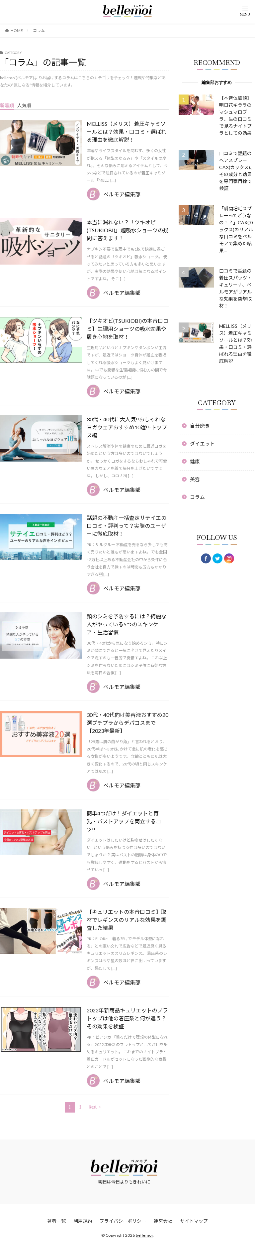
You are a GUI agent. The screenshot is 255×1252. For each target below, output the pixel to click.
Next (93, 1107)
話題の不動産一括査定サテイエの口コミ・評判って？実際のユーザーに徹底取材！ (126, 526)
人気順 (24, 105)
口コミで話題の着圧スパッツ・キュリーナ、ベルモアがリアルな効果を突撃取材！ (235, 288)
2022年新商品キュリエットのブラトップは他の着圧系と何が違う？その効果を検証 (127, 1018)
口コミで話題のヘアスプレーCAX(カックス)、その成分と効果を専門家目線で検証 (237, 170)
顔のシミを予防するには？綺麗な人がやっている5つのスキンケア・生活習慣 (126, 624)
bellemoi (144, 1235)
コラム (39, 30)
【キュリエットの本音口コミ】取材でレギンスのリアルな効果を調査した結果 (126, 920)
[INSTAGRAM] (229, 558)
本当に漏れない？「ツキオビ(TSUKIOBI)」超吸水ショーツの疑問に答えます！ (127, 230)
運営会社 (163, 1221)
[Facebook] (206, 558)
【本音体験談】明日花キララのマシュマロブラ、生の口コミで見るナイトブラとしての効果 (235, 115)
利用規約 (82, 1221)
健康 (195, 461)
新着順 (7, 105)
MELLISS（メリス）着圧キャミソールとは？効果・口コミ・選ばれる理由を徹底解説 (235, 343)
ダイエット (202, 444)
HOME (17, 30)
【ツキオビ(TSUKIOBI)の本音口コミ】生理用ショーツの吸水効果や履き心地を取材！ (127, 328)
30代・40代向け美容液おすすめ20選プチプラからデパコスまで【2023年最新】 (127, 723)
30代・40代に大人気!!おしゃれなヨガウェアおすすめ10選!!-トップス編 (127, 427)
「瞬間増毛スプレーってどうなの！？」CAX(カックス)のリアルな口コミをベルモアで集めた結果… (236, 229)
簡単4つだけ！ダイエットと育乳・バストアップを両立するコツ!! (124, 821)
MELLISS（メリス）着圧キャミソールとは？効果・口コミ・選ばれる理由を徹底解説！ (126, 131)
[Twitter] (217, 558)
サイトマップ (194, 1221)
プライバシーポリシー (123, 1221)
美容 (195, 479)
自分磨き (200, 426)
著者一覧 (56, 1221)
